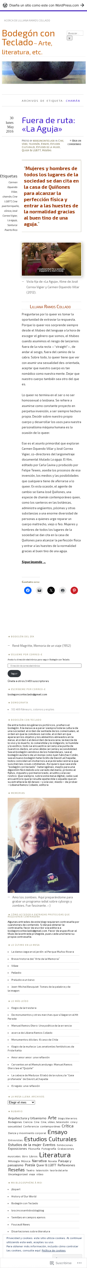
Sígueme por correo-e (27, 654)
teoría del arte (59, 1170)
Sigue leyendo (34, 562)
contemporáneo (50, 1126)
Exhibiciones (65, 1144)
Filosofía (34, 1148)
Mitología (14, 1161)
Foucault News (20, 1224)
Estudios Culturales (50, 1138)
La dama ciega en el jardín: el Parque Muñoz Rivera (42, 951)
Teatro (30, 1170)
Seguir (14, 673)
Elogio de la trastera (23, 1007)
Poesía (30, 1165)
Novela (52, 1161)
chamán (7, 196)
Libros (33, 1156)
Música (25, 1161)
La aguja (12, 220)
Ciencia (27, 1121)
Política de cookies (54, 1250)
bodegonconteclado (44, 140)
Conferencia (31, 1126)
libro (25, 1156)
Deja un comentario (74, 142)
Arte (52, 1117)
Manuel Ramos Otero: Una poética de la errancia (41, 1025)
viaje (32, 1174)
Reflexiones (66, 1165)
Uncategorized (18, 1174)
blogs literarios (67, 1118)
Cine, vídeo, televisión (55, 1121)
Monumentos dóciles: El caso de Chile (34, 1039)
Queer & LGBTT (31, 150)
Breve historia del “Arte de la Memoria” (35, 958)
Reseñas (46, 150)
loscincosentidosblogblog (27, 1210)
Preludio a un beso (23, 979)
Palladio (16, 972)
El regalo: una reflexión (25, 1085)
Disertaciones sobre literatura (30, 1231)
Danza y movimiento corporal (27, 1133)
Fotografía (49, 1148)
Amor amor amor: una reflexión (30, 1057)
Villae (14, 965)
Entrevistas (15, 1140)
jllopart (15, 1189)
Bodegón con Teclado (28, 37)
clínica (7, 210)
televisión (42, 1170)
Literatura (55, 1154)
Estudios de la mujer (48, 146)
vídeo (39, 1174)
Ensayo (45, 143)
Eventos (49, 1145)
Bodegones (15, 1121)
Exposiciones (17, 1148)
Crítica (68, 1125)
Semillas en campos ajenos (28, 1217)
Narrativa (39, 1161)
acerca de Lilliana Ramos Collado (27, 20)
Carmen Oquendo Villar (12, 187)
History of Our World (23, 1196)
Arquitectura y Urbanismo (27, 1118)
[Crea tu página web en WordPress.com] (43, 5)
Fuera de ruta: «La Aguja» (48, 124)
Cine (36, 1121)
